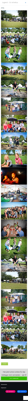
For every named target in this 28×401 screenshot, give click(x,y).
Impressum (3, 387)
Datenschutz (4, 384)
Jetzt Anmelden (14, 378)
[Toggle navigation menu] (25, 2)
